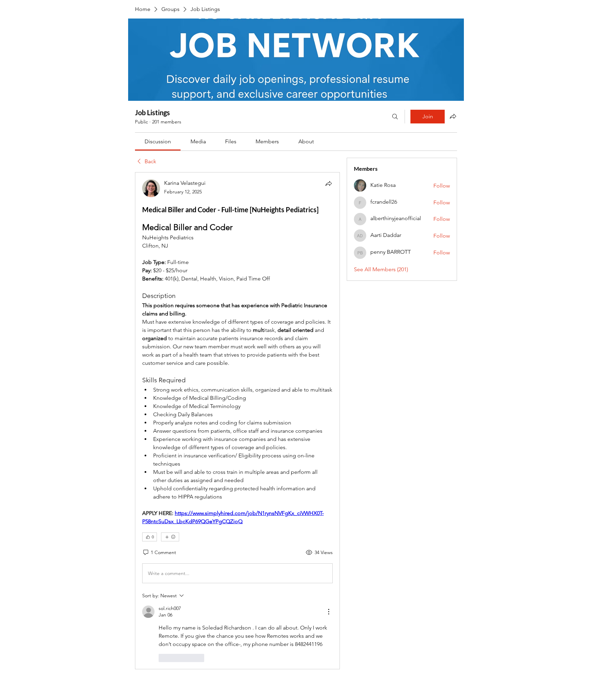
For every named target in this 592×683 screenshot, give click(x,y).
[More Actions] (328, 612)
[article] (237, 420)
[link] (158, 141)
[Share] (328, 183)
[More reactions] (170, 536)
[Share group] (453, 116)
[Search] (395, 116)
